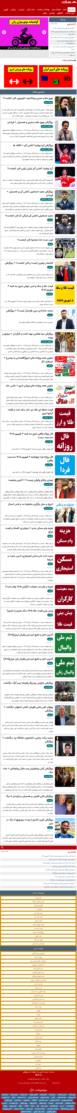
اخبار (64, 9)
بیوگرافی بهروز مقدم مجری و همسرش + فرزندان (30, 122)
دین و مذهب (69, 13)
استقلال (34, 1100)
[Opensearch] (2, 847)
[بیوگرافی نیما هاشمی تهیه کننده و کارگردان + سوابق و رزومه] (65, 342)
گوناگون (50, 366)
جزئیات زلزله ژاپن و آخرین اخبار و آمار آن (63, 28)
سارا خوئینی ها (14, 1103)
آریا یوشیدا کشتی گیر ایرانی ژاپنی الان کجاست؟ (30, 168)
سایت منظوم (38, 1018)
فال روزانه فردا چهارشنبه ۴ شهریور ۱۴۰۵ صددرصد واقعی (30, 459)
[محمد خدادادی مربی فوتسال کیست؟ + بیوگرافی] (65, 319)
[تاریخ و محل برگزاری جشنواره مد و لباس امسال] (65, 512)
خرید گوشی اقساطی (38, 972)
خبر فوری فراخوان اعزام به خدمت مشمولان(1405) (65, 42)
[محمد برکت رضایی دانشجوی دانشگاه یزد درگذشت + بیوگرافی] (65, 746)
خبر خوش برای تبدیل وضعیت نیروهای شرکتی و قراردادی (59, 887)
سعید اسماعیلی (45, 1097)
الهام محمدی (59, 1103)
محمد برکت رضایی (39, 1111)
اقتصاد (50, 536)
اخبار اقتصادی (54, 1106)
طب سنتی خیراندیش (38, 999)
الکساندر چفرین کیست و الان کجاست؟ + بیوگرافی (29, 263)
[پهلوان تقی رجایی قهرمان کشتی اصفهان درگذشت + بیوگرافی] (65, 715)
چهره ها (50, 800)
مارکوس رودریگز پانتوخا (67, 1109)
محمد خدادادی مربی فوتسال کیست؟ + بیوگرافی (29, 311)
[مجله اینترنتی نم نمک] (69, 2)
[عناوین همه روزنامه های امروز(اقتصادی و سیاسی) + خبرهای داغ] (65, 366)
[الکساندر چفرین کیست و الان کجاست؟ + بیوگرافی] (65, 271)
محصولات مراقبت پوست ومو (38, 961)
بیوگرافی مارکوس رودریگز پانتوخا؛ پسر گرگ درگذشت (28, 683)
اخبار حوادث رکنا (38, 1022)
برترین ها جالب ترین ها (38, 1053)
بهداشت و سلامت (43, 9)
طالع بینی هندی (38, 905)
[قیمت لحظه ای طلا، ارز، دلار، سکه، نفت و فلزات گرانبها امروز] (65, 418)
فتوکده (38, 1011)
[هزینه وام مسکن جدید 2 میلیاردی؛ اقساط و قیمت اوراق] (65, 536)
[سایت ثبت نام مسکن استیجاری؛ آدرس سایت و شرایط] (65, 564)
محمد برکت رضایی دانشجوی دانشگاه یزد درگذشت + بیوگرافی (27, 739)
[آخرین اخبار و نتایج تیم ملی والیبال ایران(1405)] (65, 643)
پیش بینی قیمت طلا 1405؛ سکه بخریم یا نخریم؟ (30, 611)
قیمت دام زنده (38, 928)
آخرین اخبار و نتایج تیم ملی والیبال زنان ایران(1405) (28, 659)
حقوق (20, 1106)
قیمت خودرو (38, 921)
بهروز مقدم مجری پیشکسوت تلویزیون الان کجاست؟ (28, 98)
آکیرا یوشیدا (43, 1094)
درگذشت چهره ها (40, 1109)
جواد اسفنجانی (62, 1097)
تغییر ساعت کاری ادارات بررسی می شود (63, 866)
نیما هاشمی (18, 1100)
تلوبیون (38, 1045)
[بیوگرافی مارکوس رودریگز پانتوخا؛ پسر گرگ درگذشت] (65, 691)
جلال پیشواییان (51, 1111)
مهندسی (52, 13)
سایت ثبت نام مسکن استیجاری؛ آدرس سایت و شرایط (30, 558)
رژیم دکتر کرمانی (38, 995)
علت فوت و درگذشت (38, 1026)
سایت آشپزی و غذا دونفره (38, 992)
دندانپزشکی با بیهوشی (38, 965)
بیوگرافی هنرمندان (47, 126)
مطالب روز (49, 442)
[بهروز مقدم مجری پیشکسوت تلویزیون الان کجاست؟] (65, 106)
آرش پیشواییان (7, 1109)
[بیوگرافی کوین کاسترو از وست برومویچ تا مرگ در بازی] (65, 828)
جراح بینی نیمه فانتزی (38, 953)
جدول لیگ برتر (38, 913)
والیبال (5, 1106)
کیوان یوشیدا (14, 1094)
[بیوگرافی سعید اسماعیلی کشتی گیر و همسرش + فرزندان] (65, 200)
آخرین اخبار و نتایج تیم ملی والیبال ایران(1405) (30, 635)
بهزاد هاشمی (8, 1100)
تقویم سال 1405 (38, 940)
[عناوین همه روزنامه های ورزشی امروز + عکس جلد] (65, 394)
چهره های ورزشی (33, 1097)
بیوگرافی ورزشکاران (46, 150)
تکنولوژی (60, 13)
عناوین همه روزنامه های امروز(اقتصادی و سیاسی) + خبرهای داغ (28, 360)
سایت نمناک (38, 1007)
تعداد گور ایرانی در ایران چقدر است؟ (64, 877)
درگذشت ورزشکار (19, 1109)
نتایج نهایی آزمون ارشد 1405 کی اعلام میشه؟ (62, 37)
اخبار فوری (70, 24)
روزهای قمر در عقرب (38, 932)
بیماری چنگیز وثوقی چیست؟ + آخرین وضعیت (30, 480)
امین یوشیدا (23, 1094)
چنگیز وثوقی (33, 1103)
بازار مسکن (44, 1106)
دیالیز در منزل (38, 957)
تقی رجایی (29, 1109)
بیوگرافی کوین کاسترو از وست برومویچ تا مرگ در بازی (30, 821)
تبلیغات (34, 1072)
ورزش (45, 13)
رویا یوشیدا (52, 1094)
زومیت (38, 1014)
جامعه (50, 564)
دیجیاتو (38, 1034)
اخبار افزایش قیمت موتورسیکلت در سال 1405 (62, 880)
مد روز (62, 1106)
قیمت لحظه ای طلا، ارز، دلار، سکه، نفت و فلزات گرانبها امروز (30, 411)
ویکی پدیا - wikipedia (38, 1003)
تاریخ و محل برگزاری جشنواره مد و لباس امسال (30, 504)
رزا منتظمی (38, 1068)
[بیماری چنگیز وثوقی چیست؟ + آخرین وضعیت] (65, 488)
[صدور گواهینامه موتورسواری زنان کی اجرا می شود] (24, 33)
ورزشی (50, 173)
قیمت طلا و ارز (38, 917)
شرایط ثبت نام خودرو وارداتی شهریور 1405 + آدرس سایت (62, 33)
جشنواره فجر (70, 1106)
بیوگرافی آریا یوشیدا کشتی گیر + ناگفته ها (33, 145)
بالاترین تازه (38, 1049)
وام (38, 1106)
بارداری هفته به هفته (38, 902)
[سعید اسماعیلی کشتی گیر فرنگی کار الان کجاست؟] (65, 224)
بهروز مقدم (72, 1094)
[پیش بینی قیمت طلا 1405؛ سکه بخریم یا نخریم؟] (65, 619)
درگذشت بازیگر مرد (52, 1109)
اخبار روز (70, 852)
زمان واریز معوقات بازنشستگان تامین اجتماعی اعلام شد (59, 870)
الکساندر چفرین (54, 1100)
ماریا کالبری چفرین (67, 1100)
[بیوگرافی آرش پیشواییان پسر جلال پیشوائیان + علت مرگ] (65, 777)
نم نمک (52, 1072)
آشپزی (6, 9)
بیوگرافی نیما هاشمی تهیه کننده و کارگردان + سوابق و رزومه (27, 335)
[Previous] (4, 32)
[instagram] (38, 1075)
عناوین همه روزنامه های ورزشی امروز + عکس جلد (29, 386)
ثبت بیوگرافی (27, 1072)
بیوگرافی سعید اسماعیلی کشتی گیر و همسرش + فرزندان (30, 193)
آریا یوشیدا (5, 1094)
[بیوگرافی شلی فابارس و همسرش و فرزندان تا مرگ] (65, 804)
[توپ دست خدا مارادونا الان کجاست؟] (65, 248)
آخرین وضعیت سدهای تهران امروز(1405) (63, 873)
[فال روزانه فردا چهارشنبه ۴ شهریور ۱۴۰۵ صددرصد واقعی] (65, 465)
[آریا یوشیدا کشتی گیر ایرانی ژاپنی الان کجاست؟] (65, 177)
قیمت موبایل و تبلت (38, 924)
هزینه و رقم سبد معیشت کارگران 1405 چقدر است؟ (29, 587)
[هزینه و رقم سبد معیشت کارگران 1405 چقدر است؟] (65, 595)
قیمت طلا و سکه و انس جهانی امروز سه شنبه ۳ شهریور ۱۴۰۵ (30, 288)
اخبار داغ (71, 9)
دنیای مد (21, 9)
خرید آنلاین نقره (38, 969)
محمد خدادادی (43, 1100)
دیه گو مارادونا (22, 1097)
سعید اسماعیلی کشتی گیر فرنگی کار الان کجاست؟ (29, 216)
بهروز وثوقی (23, 1103)
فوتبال (50, 244)
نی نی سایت (38, 988)
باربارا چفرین (5, 1097)
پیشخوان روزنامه (68, 60)
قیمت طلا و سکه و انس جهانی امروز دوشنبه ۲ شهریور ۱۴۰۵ (58, 863)
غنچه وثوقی (42, 1103)
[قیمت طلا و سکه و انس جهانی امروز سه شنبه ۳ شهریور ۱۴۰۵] (65, 294)
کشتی (53, 1097)
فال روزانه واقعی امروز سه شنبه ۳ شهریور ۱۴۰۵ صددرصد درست (31, 435)
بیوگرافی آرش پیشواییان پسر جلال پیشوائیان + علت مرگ (28, 770)
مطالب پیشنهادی (70, 1103)
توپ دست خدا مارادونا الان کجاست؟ (35, 240)
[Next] (44, 32)
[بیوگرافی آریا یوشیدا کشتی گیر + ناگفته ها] (65, 154)
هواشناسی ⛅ (38, 909)
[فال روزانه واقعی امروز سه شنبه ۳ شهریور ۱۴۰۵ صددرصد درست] (65, 442)
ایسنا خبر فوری (38, 1057)
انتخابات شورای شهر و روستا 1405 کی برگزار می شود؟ (62, 54)
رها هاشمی (27, 1100)
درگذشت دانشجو (26, 1111)
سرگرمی (13, 9)
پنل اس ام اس (38, 984)
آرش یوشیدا (71, 1097)
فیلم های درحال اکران (38, 944)
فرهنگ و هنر (56, 9)
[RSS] (36, 1075)
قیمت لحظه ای (47, 418)
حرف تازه (38, 1064)
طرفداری (38, 1060)
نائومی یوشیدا (33, 1094)
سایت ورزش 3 (38, 1037)
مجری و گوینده (62, 1094)
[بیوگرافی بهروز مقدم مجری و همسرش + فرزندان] (65, 130)
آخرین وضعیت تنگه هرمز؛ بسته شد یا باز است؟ (63, 48)
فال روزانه (38, 898)
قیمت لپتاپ (38, 936)
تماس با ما (40, 1072)
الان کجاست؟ (38, 1030)
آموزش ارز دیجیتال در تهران (38, 980)
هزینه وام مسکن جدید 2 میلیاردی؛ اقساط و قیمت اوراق (29, 530)
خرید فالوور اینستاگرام (38, 976)
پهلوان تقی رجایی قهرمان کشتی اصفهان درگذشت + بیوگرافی (28, 709)
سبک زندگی (31, 9)
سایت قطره (38, 1041)
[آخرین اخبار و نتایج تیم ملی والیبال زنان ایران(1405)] (65, 667)
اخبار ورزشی (13, 1106)
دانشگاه (50, 746)
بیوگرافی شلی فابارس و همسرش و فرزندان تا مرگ (29, 796)
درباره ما (46, 1072)
